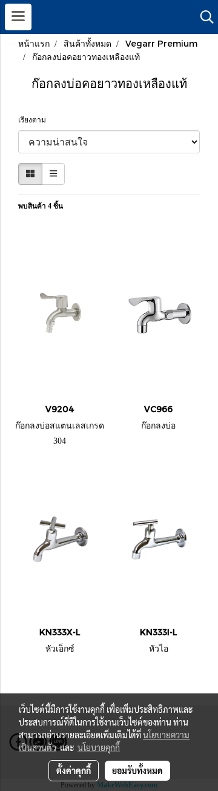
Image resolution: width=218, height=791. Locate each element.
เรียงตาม (34, 120)
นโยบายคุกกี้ (99, 747)
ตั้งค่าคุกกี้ (73, 770)
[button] (203, 17)
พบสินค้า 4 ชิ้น (40, 206)
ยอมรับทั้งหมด (137, 770)
